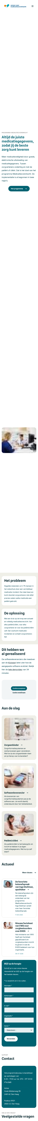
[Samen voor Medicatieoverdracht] (15, 6)
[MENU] (32, 6)
